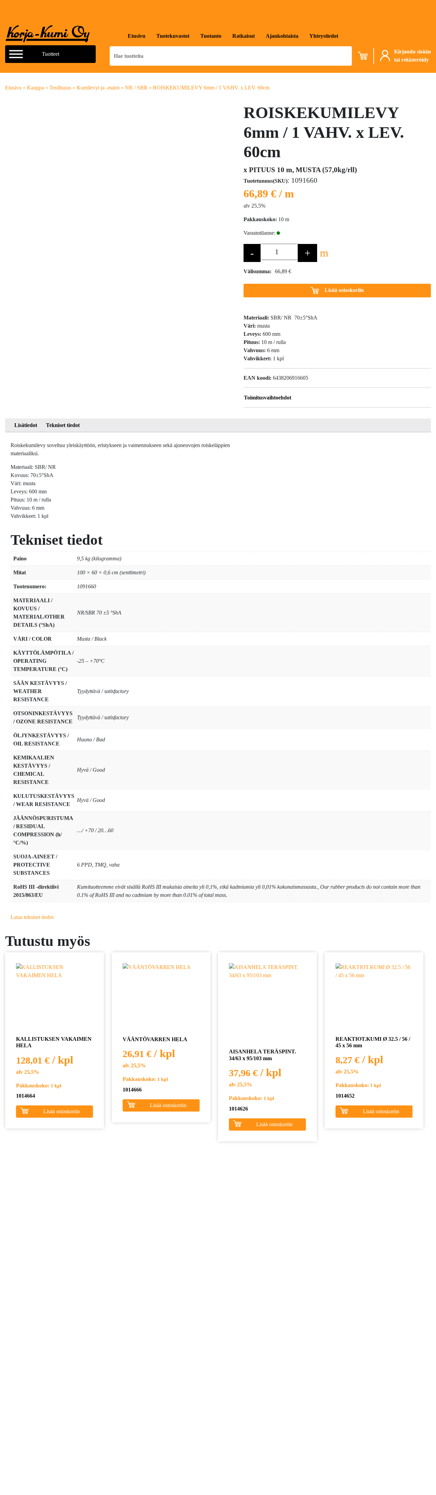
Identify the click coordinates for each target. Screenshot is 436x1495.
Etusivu (136, 36)
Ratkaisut (243, 36)
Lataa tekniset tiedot (32, 917)
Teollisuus (60, 88)
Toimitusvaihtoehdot (267, 397)
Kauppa (35, 88)
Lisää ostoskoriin (344, 290)
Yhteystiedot (323, 36)
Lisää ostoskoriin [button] (61, 1111)
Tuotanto (210, 36)
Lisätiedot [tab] (25, 425)
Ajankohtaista (282, 36)
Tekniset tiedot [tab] (63, 425)
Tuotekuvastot (172, 36)
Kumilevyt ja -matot (98, 88)
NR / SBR (136, 88)
